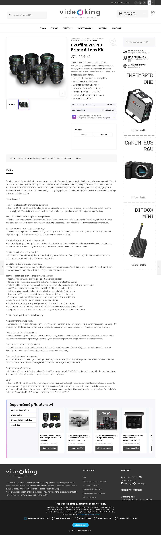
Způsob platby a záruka (92, 489)
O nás (85, 477)
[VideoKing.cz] (80, 13)
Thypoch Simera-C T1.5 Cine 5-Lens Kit (133, 437)
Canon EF (103, 134)
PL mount (50, 158)
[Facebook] (136, 2)
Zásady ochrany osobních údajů (89, 514)
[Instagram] (144, 2)
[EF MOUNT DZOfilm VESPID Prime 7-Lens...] (159, 268)
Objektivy (40, 158)
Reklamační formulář (91, 485)
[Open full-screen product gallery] (62, 93)
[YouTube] (140, 2)
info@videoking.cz (128, 480)
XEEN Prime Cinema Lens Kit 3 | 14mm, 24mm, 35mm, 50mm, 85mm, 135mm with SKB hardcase (106, 437)
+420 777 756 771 (130, 477)
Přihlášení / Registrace (122, 3)
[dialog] (80, 517)
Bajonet (79, 130)
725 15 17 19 (130, 15)
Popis (9, 169)
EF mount (31, 158)
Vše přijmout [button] (80, 525)
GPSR (78, 158)
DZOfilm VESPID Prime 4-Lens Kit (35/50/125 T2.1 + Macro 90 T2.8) (51, 437)
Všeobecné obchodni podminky (95, 481)
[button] (23, 104)
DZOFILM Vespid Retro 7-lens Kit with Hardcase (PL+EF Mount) (79, 437)
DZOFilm (68, 158)
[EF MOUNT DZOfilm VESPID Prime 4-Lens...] (2, 268)
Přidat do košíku (49, 448)
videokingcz (128, 483)
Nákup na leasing (89, 497)
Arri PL (83, 134)
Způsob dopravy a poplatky (94, 493)
